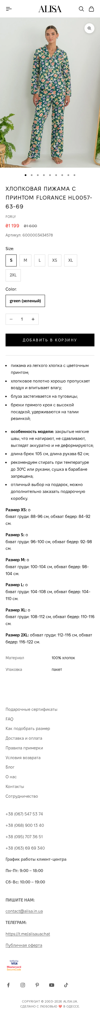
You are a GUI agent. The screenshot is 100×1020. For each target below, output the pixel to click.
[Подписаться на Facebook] (8, 985)
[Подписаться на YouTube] (51, 985)
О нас (11, 776)
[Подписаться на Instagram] (23, 985)
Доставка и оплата (24, 738)
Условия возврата (23, 757)
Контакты (15, 786)
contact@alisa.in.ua (24, 911)
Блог (10, 767)
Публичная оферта (24, 945)
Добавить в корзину (50, 340)
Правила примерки (24, 748)
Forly (11, 216)
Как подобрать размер (28, 728)
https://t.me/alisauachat (28, 933)
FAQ (9, 719)
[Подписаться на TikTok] (66, 985)
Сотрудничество (22, 796)
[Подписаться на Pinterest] (37, 985)
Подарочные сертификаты (32, 709)
